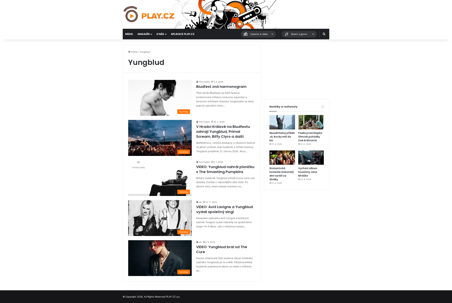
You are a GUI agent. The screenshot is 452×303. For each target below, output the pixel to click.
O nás (160, 33)
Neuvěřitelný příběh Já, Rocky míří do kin (282, 136)
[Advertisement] (296, 69)
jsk (200, 202)
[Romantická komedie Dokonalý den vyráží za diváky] (282, 157)
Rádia (129, 33)
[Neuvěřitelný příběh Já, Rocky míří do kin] (282, 122)
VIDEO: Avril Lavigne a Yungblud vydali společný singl (224, 209)
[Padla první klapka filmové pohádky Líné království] (311, 122)
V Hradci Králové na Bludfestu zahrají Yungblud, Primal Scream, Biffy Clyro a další (223, 131)
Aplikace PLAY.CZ (182, 33)
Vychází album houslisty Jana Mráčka (307, 171)
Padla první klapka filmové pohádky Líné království (310, 136)
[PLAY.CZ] (149, 14)
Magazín (144, 33)
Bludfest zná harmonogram (221, 86)
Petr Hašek (204, 81)
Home (134, 51)
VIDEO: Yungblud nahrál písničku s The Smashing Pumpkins (225, 169)
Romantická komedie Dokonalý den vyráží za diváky (281, 173)
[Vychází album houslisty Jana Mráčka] (311, 157)
